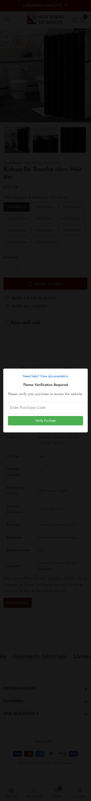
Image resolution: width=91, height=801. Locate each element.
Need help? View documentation (45, 376)
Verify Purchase (45, 420)
